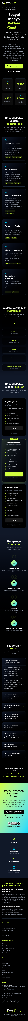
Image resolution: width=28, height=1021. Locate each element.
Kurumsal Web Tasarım (7, 930)
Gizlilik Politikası (6, 974)
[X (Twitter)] (14, 1001)
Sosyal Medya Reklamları (8, 948)
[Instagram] (3, 1001)
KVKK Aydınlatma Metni (7, 972)
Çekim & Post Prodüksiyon (8, 952)
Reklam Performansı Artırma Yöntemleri (15, 776)
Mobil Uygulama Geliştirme (8, 928)
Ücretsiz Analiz (15, 71)
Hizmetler (13, 7)
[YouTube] (18, 1001)
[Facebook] (7, 1001)
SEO (3, 943)
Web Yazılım (5, 926)
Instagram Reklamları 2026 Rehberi (15, 773)
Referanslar (5, 963)
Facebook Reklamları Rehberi (14, 779)
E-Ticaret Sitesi (5, 933)
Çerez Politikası (6, 977)
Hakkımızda (5, 961)
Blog (3, 968)
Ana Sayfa (6, 7)
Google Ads (5, 945)
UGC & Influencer (6, 950)
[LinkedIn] (11, 1001)
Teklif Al (14, 428)
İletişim (3, 970)
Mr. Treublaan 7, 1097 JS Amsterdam (12, 993)
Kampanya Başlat (13, 66)
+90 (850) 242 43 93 (15, 812)
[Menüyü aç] (24, 2)
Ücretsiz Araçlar (6, 965)
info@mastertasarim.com (10, 997)
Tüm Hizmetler (5, 935)
